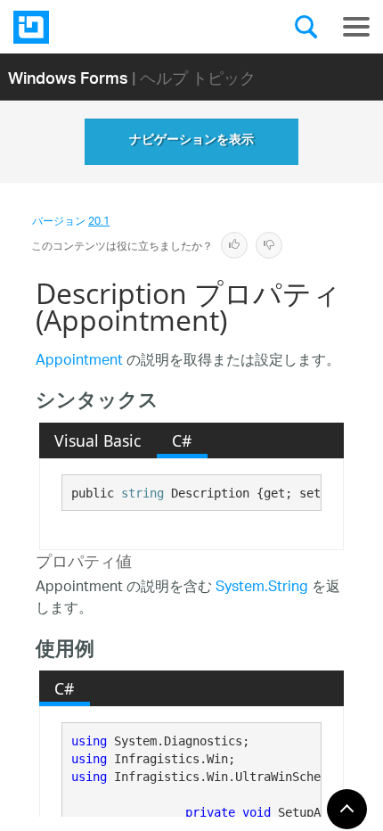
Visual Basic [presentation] (97, 440)
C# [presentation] (182, 440)
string (142, 493)
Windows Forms (68, 77)
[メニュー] (356, 26)
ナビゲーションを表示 (191, 141)
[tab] (98, 440)
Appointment (79, 361)
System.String (262, 588)
